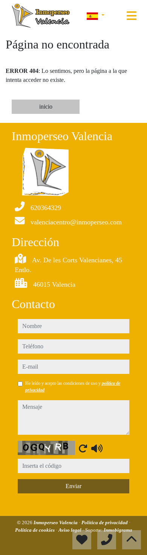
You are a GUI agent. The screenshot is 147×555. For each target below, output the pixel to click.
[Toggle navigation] (131, 16)
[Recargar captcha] (83, 448)
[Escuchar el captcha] (97, 448)
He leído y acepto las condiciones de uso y (72, 387)
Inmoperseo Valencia (56, 522)
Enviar (73, 486)
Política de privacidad (105, 522)
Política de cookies (35, 530)
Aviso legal (70, 530)
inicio (45, 106)
